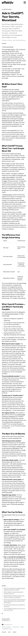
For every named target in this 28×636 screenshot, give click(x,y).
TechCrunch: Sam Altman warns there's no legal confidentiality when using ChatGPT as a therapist (15, 601)
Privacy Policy (15, 627)
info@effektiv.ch (6, 620)
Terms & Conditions (6, 627)
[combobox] (4, 632)
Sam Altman (11, 49)
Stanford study (7, 195)
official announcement (11, 314)
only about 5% (10, 99)
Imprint (22, 627)
